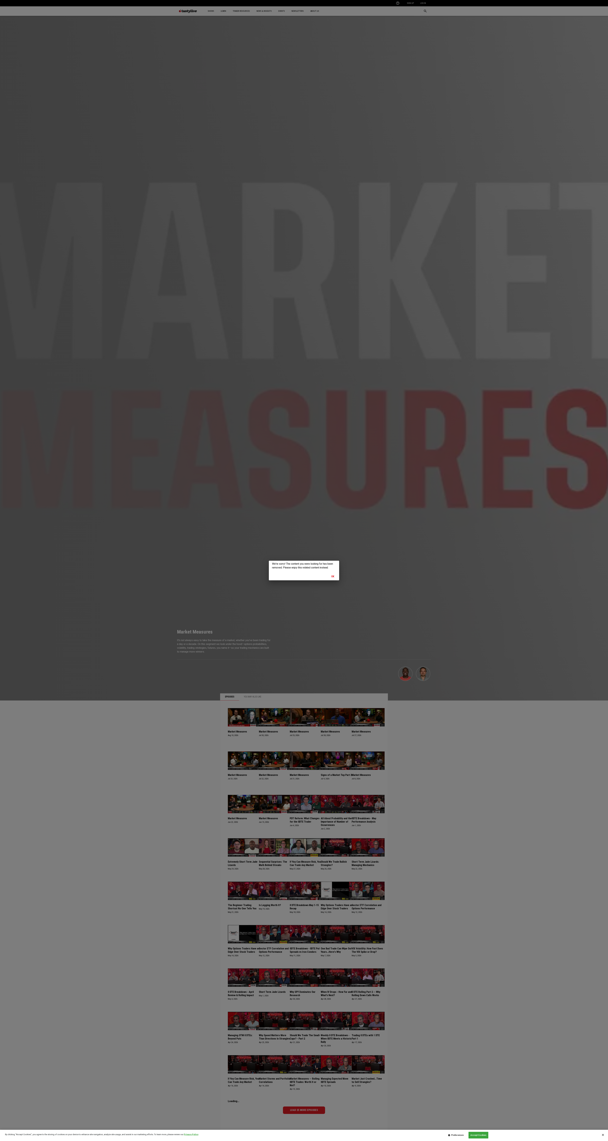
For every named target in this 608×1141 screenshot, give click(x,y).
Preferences (457, 1135)
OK (332, 576)
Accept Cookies (478, 1135)
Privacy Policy (191, 1134)
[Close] (602, 1134)
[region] (304, 1135)
